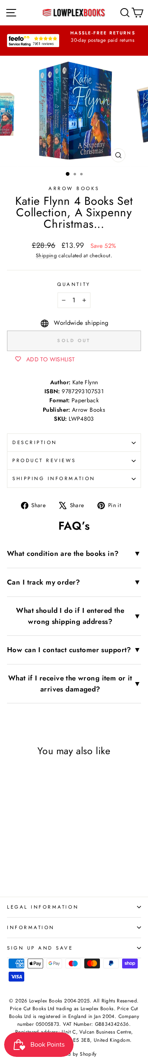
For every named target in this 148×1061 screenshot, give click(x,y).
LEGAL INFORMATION (43, 906)
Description (34, 442)
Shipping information (53, 478)
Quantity (73, 284)
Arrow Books (74, 188)
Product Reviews (44, 460)
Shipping (46, 255)
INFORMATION (31, 927)
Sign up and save (40, 947)
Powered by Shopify (74, 1054)
